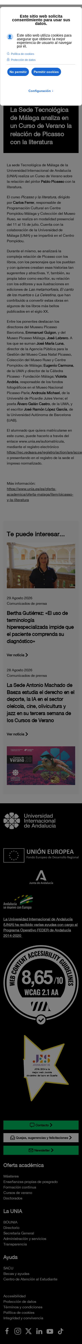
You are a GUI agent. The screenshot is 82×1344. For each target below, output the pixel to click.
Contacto (42, 1125)
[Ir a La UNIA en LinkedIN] (39, 1331)
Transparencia (15, 1244)
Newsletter (42, 1150)
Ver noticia (15, 655)
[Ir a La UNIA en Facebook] (7, 1331)
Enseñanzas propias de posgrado (30, 1182)
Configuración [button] (41, 91)
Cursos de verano (17, 1193)
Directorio (11, 1228)
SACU (8, 1268)
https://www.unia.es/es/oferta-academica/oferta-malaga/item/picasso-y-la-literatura (40, 494)
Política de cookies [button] (22, 54)
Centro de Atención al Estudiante (30, 1279)
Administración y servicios (24, 1238)
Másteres (11, 1176)
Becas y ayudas (16, 1273)
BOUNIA (10, 1222)
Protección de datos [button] (23, 60)
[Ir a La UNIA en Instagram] (17, 1331)
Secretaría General (18, 1233)
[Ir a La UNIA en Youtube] (50, 1331)
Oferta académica (23, 1165)
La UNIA (12, 1211)
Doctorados (12, 1198)
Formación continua (19, 1187)
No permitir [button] (18, 72)
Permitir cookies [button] (46, 72)
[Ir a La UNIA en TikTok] (60, 1331)
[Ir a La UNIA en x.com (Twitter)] (28, 1331)
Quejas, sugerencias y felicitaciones (42, 1138)
